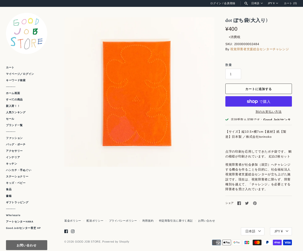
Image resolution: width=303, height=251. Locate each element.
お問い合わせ (27, 245)
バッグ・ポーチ (16, 144)
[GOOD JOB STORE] (26, 33)
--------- (10, 86)
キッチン (11, 163)
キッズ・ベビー (16, 182)
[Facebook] (66, 231)
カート (10, 67)
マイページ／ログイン (20, 73)
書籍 (9, 195)
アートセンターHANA (19, 221)
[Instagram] (73, 231)
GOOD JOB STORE (88, 241)
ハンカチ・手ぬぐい (18, 170)
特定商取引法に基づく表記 (176, 220)
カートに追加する (258, 89)
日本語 (255, 3)
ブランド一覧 (14, 125)
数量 (228, 65)
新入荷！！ (13, 105)
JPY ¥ (271, 3)
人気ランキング (16, 112)
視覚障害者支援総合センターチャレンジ (259, 49)
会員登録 (229, 3)
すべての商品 (14, 99)
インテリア (13, 157)
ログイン (216, 3)
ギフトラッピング (17, 202)
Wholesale (13, 215)
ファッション (14, 138)
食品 (9, 189)
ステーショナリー (17, 176)
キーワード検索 (16, 80)
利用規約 (148, 220)
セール (10, 118)
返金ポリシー (72, 220)
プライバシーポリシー (123, 220)
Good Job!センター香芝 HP (23, 228)
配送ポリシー (95, 220)
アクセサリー (14, 150)
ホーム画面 (13, 93)
